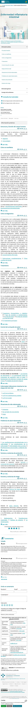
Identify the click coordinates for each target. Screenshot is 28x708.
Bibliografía (11, 118)
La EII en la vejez (7, 398)
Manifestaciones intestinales (14, 206)
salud (22, 341)
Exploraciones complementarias (12, 258)
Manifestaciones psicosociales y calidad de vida (14, 448)
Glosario (23, 683)
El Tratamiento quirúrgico (10, 320)
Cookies (18, 682)
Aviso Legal (23, 682)
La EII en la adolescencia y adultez (12, 395)
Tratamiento (4, 61)
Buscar (16, 685)
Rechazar (9, 706)
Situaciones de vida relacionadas (9, 72)
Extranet (11, 683)
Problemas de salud (8, 41)
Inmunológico (6, 141)
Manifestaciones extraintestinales (10, 208)
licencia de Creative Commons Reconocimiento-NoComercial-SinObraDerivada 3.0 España (13, 692)
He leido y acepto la (13, 655)
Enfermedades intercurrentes (17, 446)
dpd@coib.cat (13, 643)
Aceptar (3, 706)
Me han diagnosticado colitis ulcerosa (11, 103)
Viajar (4, 414)
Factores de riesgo (6, 83)
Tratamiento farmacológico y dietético (15, 313)
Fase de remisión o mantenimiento (16, 315)
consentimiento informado (9, 255)
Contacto (12, 685)
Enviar (4, 668)
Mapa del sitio (17, 683)
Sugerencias (5, 683)
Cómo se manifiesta (6, 54)
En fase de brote (9, 316)
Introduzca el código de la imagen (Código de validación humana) (13, 609)
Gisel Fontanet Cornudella (6, 109)
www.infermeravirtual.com (16, 652)
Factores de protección (7, 79)
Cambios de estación (16, 520)
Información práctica (5, 43)
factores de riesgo (14, 489)
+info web (18, 628)
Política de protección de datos (8, 682)
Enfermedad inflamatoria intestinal (15, 42)
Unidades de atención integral (14, 381)
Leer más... (4, 144)
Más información (17, 706)
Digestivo (5, 138)
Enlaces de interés (4, 118)
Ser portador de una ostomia (11, 412)
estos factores (13, 506)
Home (2, 41)
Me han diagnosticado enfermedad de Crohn (13, 101)
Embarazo (5, 409)
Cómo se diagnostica (6, 57)
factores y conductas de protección (14, 463)
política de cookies (9, 704)
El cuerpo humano (6, 50)
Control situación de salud (8, 65)
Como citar (16, 118)
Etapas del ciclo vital (6, 68)
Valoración (4, 603)
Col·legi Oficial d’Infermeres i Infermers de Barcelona (13, 679)
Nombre (3, 589)
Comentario (4, 594)
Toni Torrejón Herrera (5, 112)
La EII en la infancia (8, 393)
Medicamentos (8, 518)
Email (20, 589)
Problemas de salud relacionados (9, 76)
